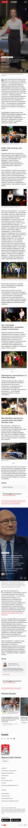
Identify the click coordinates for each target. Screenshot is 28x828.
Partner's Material (5, 66)
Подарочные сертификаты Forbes (9, 801)
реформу (9, 611)
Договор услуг (4, 775)
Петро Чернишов (6, 688)
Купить (5, 761)
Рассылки (3, 783)
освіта (12, 688)
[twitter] (2, 738)
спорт (23, 501)
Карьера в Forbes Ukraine (7, 773)
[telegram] (11, 738)
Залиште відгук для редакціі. (9, 495)
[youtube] (14, 738)
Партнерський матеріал (15, 501)
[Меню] (25, 2)
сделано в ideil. (22, 825)
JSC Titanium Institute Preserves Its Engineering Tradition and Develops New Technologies (10, 719)
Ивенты (3, 778)
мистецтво (9, 503)
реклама (4, 503)
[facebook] (5, 738)
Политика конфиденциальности (9, 785)
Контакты (4, 768)
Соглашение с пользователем (8, 770)
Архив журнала (5, 793)
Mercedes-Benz (16, 503)
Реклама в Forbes (5, 796)
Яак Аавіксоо (18, 688)
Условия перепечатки (6, 780)
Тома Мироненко (9, 573)
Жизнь (15, 57)
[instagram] (8, 738)
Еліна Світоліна (5, 501)
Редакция (3, 790)
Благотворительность (7, 798)
